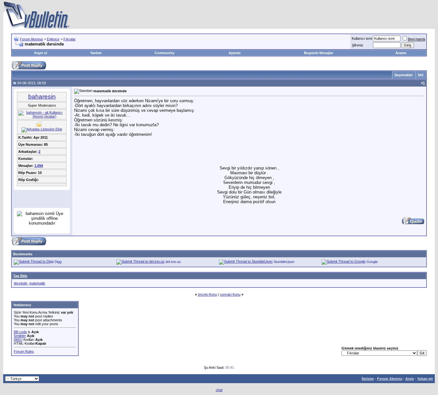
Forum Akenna (31, 39)
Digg (58, 262)
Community (164, 53)
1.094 (38, 166)
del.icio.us (173, 262)
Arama (400, 53)
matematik (37, 283)
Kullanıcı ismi (362, 38)
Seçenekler (403, 75)
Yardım (96, 53)
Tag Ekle (20, 276)
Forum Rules (24, 351)
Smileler (20, 336)
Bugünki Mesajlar (318, 53)
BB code (20, 332)
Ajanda (234, 53)
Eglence (53, 39)
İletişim (368, 379)
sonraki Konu (230, 294)
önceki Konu (207, 294)
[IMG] (18, 340)
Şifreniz (357, 45)
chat (219, 390)
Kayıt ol (40, 53)
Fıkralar (69, 39)
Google (372, 262)
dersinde (20, 283)
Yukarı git (425, 379)
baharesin (42, 96)
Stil (420, 75)
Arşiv (409, 379)
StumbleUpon (284, 262)
